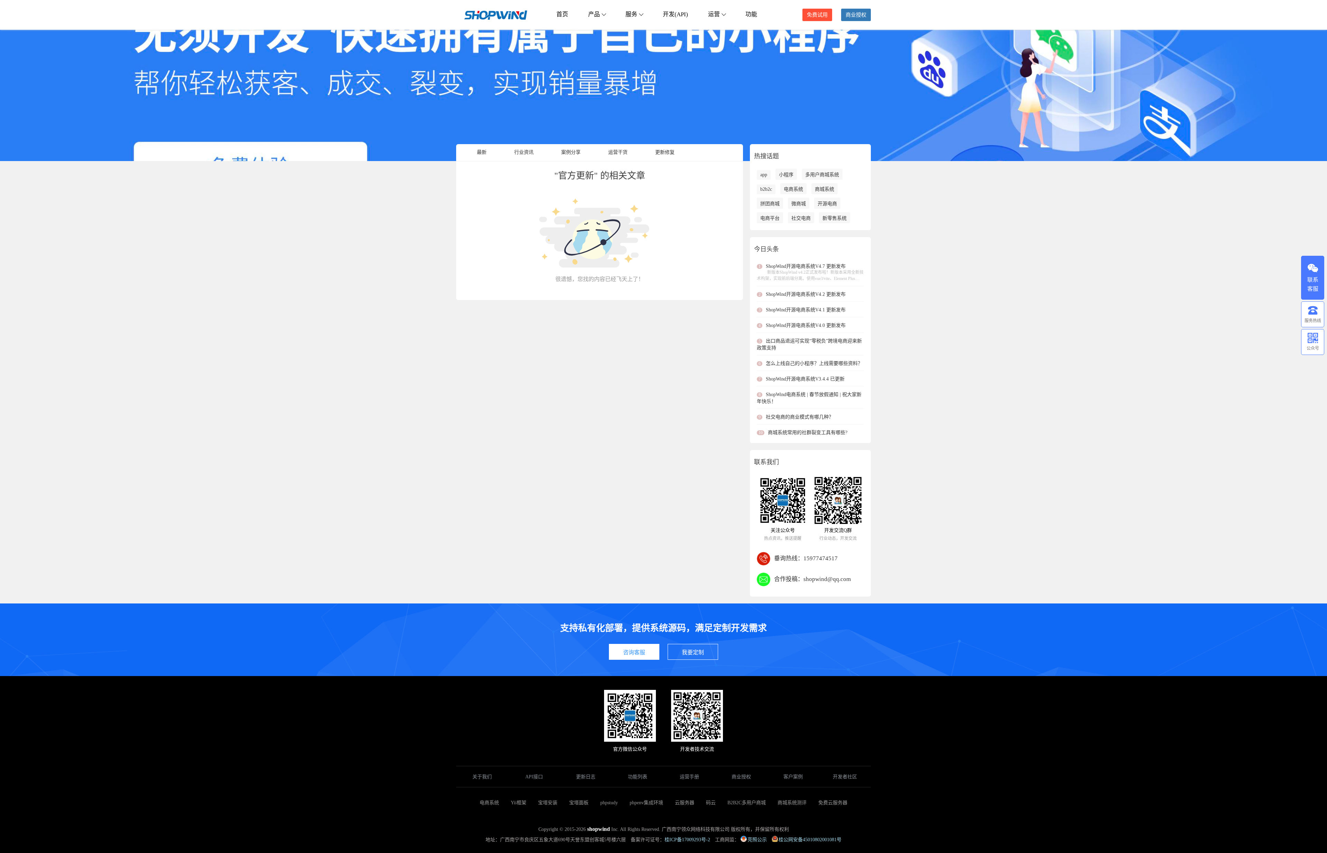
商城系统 (824, 189)
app (763, 174)
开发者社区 (845, 776)
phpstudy (609, 802)
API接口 (534, 776)
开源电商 (827, 203)
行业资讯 (524, 152)
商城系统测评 (792, 802)
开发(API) (675, 14)
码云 (711, 802)
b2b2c (766, 189)
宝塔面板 (579, 802)
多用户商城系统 (822, 174)
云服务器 (684, 802)
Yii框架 (518, 802)
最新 (482, 152)
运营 (714, 14)
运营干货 (618, 152)
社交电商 (801, 218)
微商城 (798, 203)
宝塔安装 (547, 802)
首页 (562, 14)
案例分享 (571, 152)
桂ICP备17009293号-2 (687, 839)
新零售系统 (834, 218)
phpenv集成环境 (646, 802)
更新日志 (585, 776)
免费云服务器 (832, 802)
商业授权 (856, 15)
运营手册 (689, 776)
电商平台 (770, 218)
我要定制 (693, 652)
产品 (594, 14)
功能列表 (637, 776)
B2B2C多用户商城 (746, 802)
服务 (631, 14)
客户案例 (793, 776)
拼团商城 (770, 203)
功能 (751, 14)
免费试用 (817, 15)
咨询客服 (634, 652)
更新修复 (665, 152)
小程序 (786, 174)
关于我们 (482, 776)
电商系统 (793, 189)
